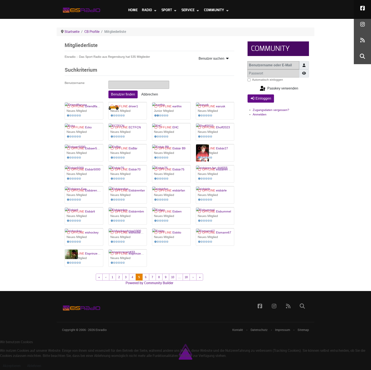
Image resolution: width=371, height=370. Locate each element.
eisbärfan (178, 190)
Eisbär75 (178, 169)
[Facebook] (362, 8)
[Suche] (362, 56)
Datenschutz (259, 330)
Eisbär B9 (179, 148)
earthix (177, 106)
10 (172, 277)
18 (186, 277)
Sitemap (303, 330)
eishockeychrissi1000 (143, 232)
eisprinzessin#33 (140, 253)
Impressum (282, 330)
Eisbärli (90, 211)
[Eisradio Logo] (81, 9)
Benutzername (75, 83)
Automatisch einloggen (267, 79)
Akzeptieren (12, 366)
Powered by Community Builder (149, 283)
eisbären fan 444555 (230, 169)
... (179, 277)
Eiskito (176, 232)
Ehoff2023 (223, 127)
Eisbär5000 (92, 169)
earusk (220, 106)
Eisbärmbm (136, 211)
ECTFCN (135, 127)
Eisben (177, 211)
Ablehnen (34, 366)
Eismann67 (223, 232)
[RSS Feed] (362, 40)
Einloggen (263, 98)
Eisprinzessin (94, 253)
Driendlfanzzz (94, 106)
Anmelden (259, 114)
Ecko (88, 127)
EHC (175, 127)
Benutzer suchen (212, 58)
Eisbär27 (222, 148)
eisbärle (221, 190)
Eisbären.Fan (94, 190)
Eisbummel (223, 211)
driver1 (133, 106)
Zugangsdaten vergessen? (271, 110)
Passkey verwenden (282, 88)
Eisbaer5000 (93, 148)
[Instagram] (362, 24)
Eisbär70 (135, 169)
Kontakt (237, 330)
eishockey (92, 232)
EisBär (133, 148)
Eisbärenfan (137, 190)
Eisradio (101, 330)
